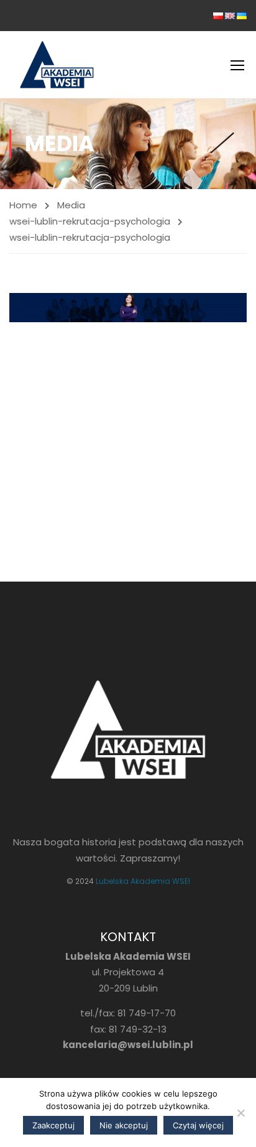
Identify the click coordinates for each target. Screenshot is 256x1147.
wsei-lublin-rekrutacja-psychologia (89, 221)
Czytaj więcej (198, 1125)
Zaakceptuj (53, 1125)
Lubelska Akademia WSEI (143, 881)
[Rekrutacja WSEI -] (56, 64)
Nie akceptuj (123, 1125)
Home (23, 204)
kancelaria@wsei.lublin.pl (128, 1044)
